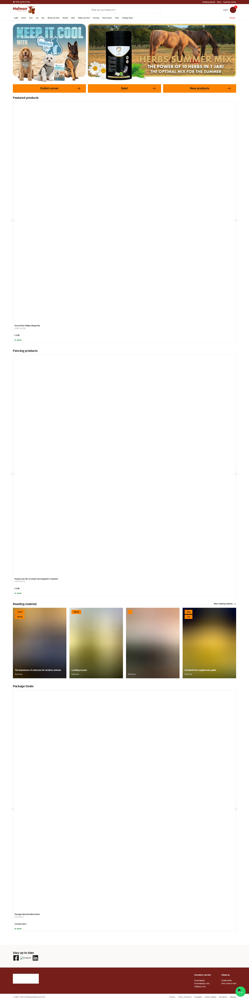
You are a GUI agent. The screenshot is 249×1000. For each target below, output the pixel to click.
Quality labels (226, 980)
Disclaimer (223, 997)
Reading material (209, 2)
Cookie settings (210, 997)
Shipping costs (200, 986)
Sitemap (233, 997)
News (219, 2)
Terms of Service (185, 997)
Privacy (172, 997)
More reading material (223, 604)
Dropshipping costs (202, 983)
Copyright (198, 997)
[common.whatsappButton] (240, 991)
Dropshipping (199, 980)
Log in (225, 10)
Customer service (229, 2)
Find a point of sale (23, 2)
